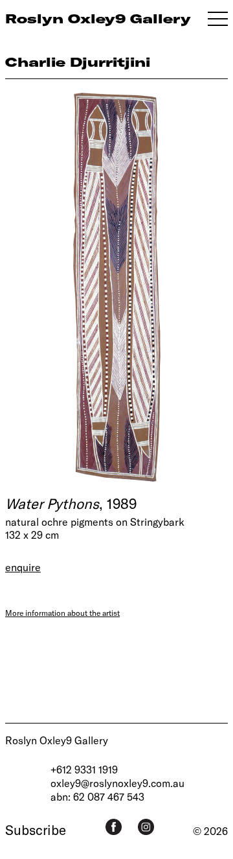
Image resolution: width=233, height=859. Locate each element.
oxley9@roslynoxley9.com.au (117, 783)
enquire (23, 567)
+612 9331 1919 (84, 769)
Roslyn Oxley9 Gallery (56, 740)
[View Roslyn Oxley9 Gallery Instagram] (146, 827)
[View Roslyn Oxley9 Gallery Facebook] (113, 827)
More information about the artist (62, 612)
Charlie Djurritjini (77, 61)
